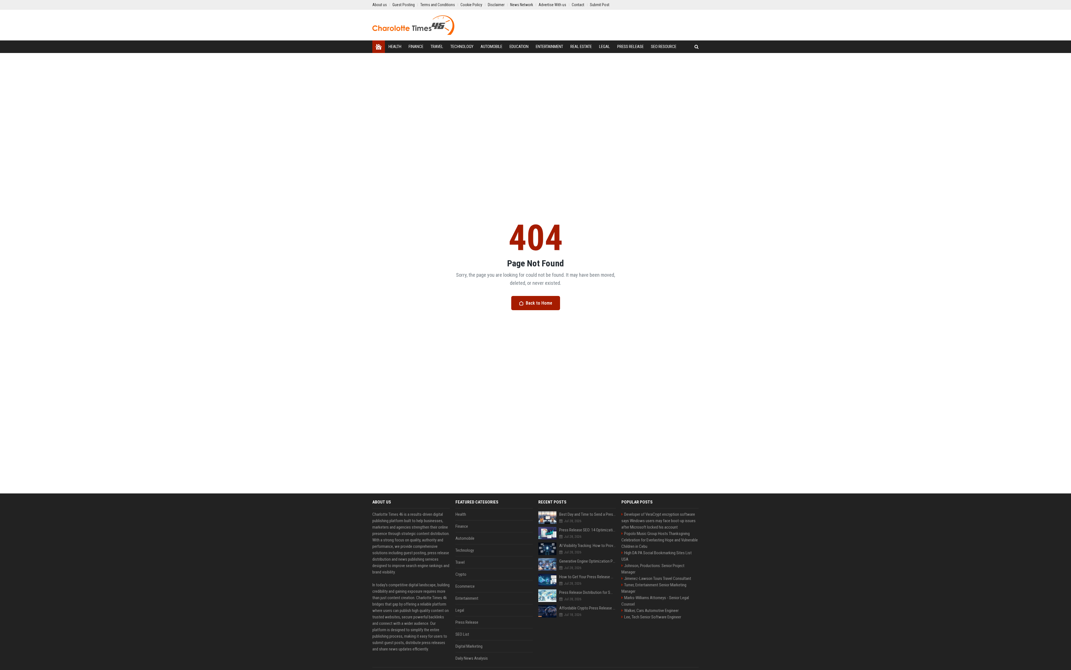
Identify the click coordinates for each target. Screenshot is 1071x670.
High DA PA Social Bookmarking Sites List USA (656, 556)
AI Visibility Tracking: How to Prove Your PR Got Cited (587, 545)
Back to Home (539, 303)
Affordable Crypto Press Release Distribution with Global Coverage (587, 608)
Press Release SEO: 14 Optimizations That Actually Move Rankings (587, 529)
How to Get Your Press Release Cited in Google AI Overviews (587, 576)
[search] (696, 46)
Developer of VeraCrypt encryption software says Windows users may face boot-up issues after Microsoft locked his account (658, 521)
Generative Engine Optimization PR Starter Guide (587, 561)
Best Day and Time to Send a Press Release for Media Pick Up (587, 514)
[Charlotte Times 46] (413, 25)
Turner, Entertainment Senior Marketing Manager (653, 588)
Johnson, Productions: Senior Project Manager (652, 569)
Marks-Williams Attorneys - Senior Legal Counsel (655, 601)
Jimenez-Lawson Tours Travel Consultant (657, 578)
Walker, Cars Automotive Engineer (651, 610)
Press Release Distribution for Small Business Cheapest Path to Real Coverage (587, 592)
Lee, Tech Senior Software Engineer (652, 617)
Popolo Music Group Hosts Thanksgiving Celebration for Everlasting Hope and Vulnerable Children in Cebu (659, 540)
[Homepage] (378, 46)
